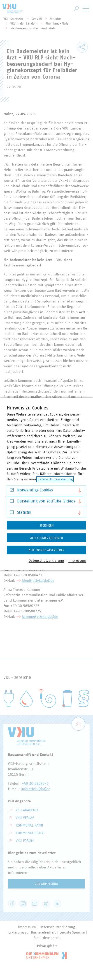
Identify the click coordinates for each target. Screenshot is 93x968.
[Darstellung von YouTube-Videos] (12, 502)
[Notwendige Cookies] (12, 491)
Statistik (24, 513)
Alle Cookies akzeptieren (47, 550)
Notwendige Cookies (35, 490)
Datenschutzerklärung (55, 479)
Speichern (47, 525)
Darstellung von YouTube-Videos (46, 501)
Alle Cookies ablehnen (46, 538)
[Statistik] (12, 513)
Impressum (77, 560)
